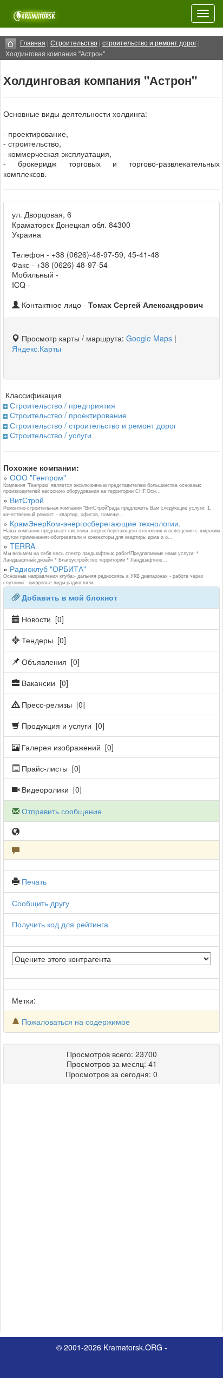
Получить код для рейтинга (60, 924)
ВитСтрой (27, 500)
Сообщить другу (40, 903)
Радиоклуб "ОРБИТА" (48, 568)
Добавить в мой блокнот (69, 597)
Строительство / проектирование (68, 415)
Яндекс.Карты (36, 348)
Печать (34, 881)
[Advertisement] (111, 1211)
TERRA (22, 545)
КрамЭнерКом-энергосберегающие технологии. (95, 523)
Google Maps (149, 338)
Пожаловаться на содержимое (76, 1021)
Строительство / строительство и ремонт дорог (93, 425)
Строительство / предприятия (62, 405)
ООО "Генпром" (38, 477)
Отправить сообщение (62, 811)
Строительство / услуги (50, 435)
